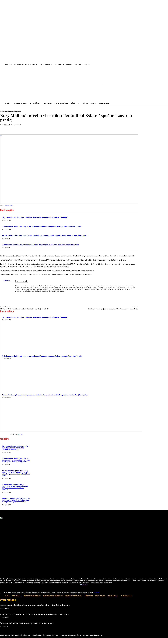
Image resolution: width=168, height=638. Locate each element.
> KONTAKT (97, 592)
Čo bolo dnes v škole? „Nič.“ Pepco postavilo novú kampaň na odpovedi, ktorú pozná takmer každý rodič (42, 226)
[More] (134, 129)
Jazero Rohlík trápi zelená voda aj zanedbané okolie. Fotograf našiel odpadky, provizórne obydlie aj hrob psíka (45, 236)
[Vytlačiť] (127, 129)
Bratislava (3, 111)
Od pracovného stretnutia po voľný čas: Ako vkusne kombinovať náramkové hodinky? (35, 217)
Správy (18, 111)
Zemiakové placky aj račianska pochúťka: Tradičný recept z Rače (113, 309)
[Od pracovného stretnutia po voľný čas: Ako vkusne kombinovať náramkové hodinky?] (122, 334)
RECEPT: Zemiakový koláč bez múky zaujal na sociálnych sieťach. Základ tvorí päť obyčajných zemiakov (16, 500)
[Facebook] (113, 129)
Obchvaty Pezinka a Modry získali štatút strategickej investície (24, 309)
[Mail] (4, 588)
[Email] (120, 129)
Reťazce (13, 111)
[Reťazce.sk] (7, 286)
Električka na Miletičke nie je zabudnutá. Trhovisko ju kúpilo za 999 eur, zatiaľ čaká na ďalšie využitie (40, 245)
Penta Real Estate (9, 205)
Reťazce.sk (7, 125)
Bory (8, 111)
